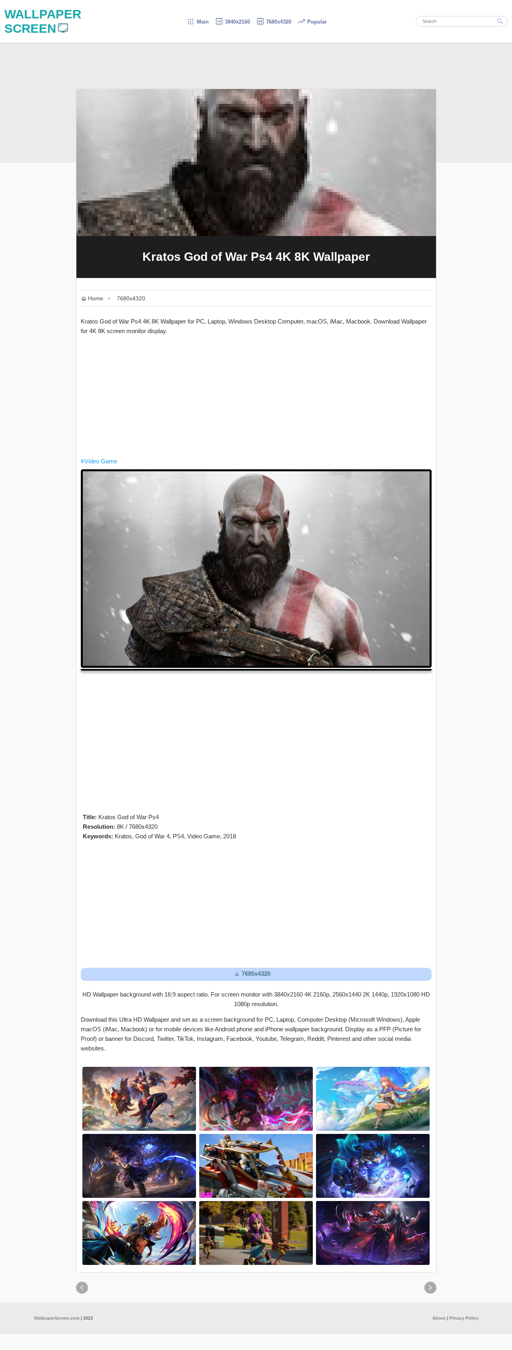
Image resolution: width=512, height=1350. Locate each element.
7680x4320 (273, 22)
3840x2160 (232, 22)
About (439, 1318)
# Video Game (99, 461)
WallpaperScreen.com (57, 1318)
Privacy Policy (463, 1318)
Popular (312, 22)
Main (198, 22)
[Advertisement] (256, 396)
